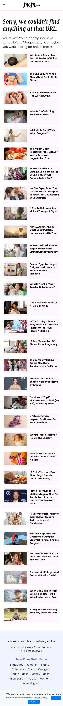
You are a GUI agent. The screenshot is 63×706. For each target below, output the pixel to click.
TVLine (45, 665)
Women (44, 678)
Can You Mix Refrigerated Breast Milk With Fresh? (44, 574)
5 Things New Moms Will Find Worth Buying (43, 94)
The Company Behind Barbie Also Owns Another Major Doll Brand (44, 363)
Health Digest (19, 674)
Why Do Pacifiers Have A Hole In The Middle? (43, 436)
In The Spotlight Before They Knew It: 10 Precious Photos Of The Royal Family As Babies (44, 326)
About (12, 641)
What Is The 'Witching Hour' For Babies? (42, 113)
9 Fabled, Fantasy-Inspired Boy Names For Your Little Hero (43, 419)
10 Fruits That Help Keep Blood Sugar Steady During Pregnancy (43, 475)
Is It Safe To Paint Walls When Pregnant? (43, 132)
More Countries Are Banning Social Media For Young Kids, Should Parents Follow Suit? (44, 173)
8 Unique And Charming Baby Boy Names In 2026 (43, 611)
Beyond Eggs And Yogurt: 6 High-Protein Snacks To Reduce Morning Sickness (44, 269)
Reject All (34, 702)
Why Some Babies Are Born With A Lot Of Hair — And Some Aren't (43, 58)
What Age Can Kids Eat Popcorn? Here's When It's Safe (42, 457)
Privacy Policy (45, 641)
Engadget (16, 665)
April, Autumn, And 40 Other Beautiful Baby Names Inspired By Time (43, 230)
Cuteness (18, 669)
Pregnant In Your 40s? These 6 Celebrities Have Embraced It (44, 382)
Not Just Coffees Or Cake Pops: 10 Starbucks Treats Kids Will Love (44, 556)
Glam (30, 669)
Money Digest (40, 674)
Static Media (27, 648)
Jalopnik (31, 665)
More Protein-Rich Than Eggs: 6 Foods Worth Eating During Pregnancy (44, 248)
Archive (26, 641)
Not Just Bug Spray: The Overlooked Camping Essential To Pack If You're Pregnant (44, 538)
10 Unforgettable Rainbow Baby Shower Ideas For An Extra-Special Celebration (44, 519)
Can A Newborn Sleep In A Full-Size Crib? (43, 304)
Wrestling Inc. (31, 683)
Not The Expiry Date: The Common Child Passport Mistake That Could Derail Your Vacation (44, 193)
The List (31, 678)
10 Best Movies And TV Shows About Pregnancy (43, 343)
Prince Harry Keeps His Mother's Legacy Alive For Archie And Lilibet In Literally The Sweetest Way (44, 497)
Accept (55, 698)
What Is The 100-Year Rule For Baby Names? (42, 286)
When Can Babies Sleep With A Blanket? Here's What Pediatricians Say (43, 594)
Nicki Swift (16, 678)
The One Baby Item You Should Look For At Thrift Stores (43, 77)
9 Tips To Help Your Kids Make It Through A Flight (43, 210)
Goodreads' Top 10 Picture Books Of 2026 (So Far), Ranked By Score (44, 400)
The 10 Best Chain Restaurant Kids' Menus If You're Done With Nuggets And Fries (44, 154)
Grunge (43, 669)
